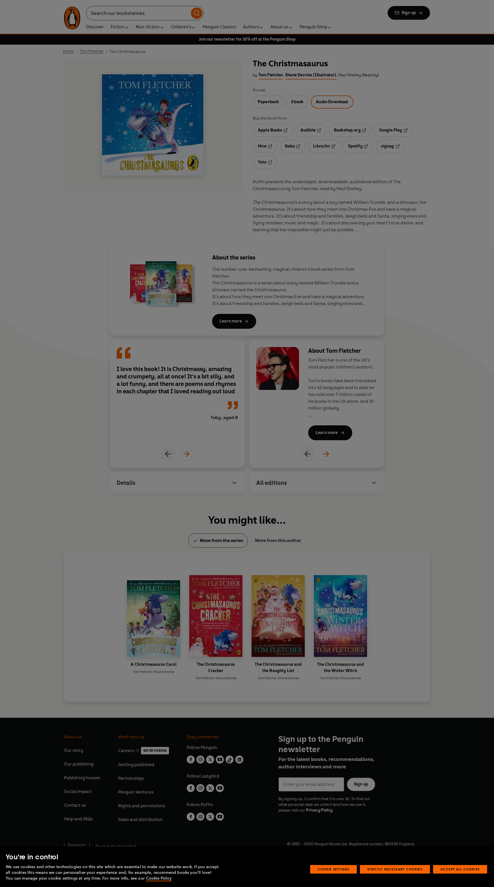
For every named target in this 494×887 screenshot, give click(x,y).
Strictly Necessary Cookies (395, 869)
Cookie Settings (334, 869)
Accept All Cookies (460, 869)
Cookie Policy (159, 878)
